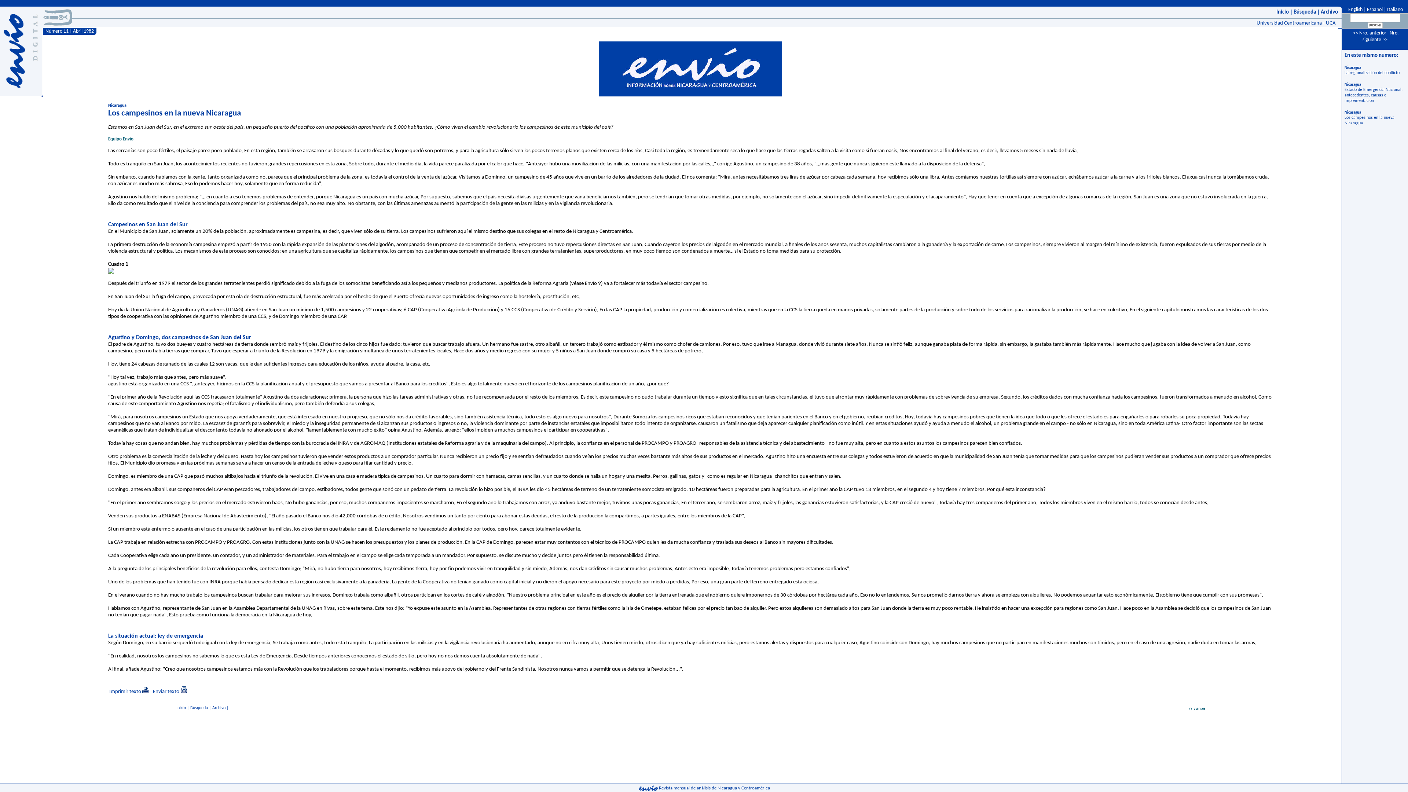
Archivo (1329, 12)
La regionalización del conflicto (1372, 73)
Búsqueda (1305, 12)
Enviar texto (166, 691)
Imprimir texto (125, 691)
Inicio (1282, 12)
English (1355, 9)
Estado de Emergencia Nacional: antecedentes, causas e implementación (1373, 95)
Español (1375, 9)
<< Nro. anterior (1369, 33)
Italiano (1395, 9)
